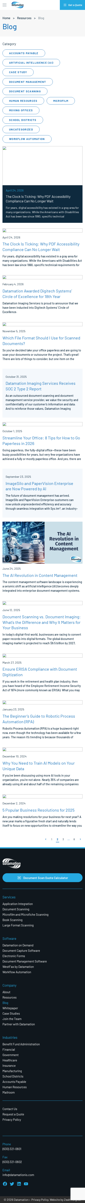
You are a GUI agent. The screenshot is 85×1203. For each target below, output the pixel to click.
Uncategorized (21, 129)
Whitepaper (10, 1008)
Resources (24, 18)
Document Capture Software (21, 950)
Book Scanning (12, 920)
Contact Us (9, 1109)
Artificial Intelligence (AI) (31, 62)
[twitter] (11, 1183)
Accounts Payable (24, 53)
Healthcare (9, 1060)
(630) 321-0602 (12, 1162)
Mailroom (8, 1092)
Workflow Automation (27, 139)
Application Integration (17, 904)
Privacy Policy (11, 1119)
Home (6, 18)
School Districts (23, 120)
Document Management (27, 81)
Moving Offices (21, 110)
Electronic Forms (13, 956)
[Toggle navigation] (4, 5)
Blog (5, 1003)
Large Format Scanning (18, 925)
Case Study (18, 72)
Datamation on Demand (17, 945)
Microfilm (60, 100)
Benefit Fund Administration (21, 1044)
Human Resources (23, 100)
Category (9, 43)
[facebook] (4, 1183)
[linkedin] (19, 1183)
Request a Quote (13, 1114)
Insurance (9, 1065)
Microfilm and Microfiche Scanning (25, 914)
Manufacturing (12, 1071)
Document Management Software (24, 961)
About (6, 992)
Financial (8, 1049)
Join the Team (11, 1019)
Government (10, 1055)
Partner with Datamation (18, 1024)
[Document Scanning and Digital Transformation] (18, 5)
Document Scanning (25, 91)
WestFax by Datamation (18, 966)
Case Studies (11, 1013)
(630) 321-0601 (11, 1149)
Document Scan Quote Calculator (45, 878)
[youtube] (26, 1183)
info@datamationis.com (18, 1175)
